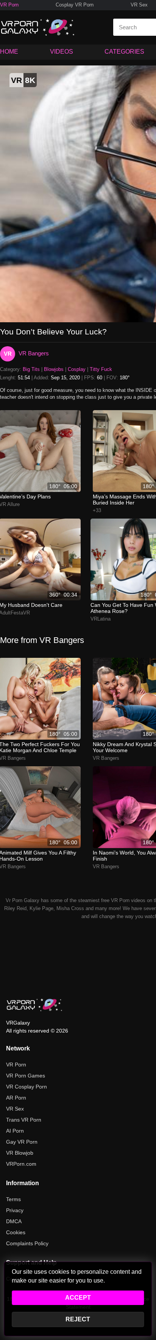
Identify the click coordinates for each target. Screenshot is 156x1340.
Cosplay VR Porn (75, 5)
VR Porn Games (25, 1076)
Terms (13, 1199)
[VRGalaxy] (34, 1004)
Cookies (15, 1232)
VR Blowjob (19, 1153)
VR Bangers (34, 353)
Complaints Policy (27, 1243)
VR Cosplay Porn (26, 1087)
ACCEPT (78, 1297)
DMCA (14, 1221)
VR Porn (9, 5)
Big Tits (31, 369)
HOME (9, 51)
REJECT (78, 1319)
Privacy (14, 1210)
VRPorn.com (21, 1164)
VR (8, 353)
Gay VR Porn (21, 1142)
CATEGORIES (124, 51)
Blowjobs (54, 369)
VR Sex (139, 5)
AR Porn (16, 1098)
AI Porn (15, 1131)
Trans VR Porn (23, 1120)
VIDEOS (61, 51)
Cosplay (77, 369)
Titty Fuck (101, 369)
